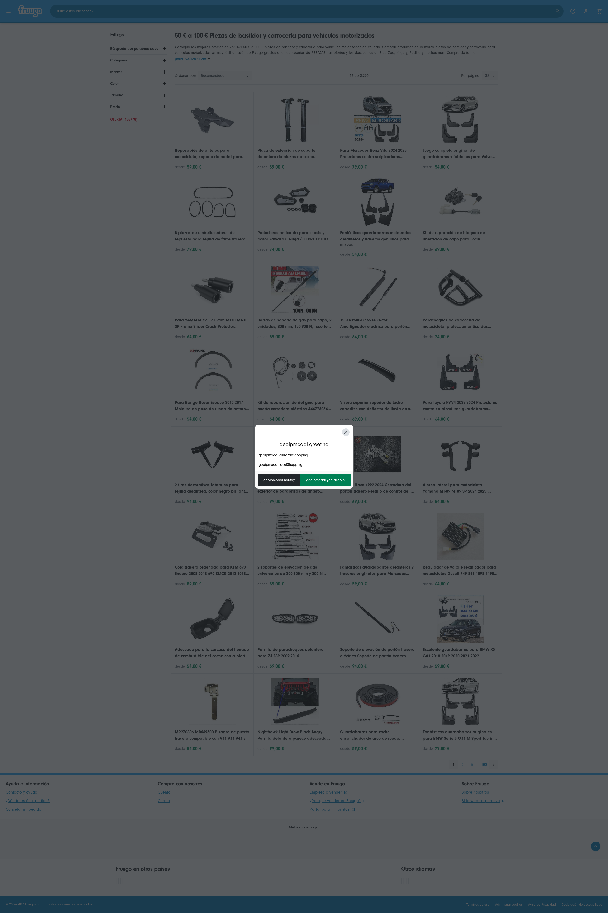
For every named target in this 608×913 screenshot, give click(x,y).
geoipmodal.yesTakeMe (325, 480)
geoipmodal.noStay (279, 480)
